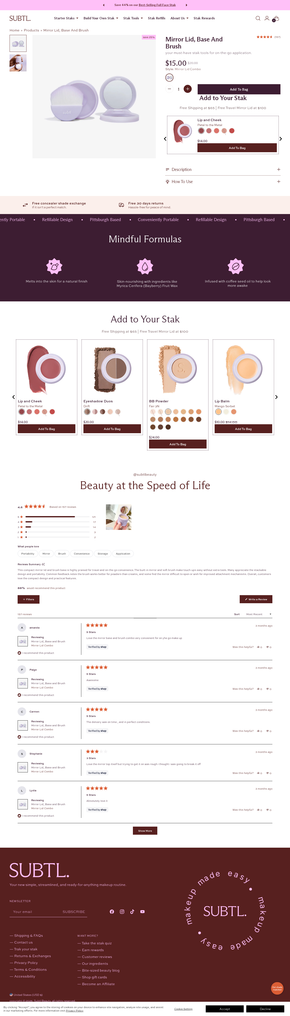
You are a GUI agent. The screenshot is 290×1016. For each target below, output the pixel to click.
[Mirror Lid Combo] (169, 78)
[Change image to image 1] (18, 43)
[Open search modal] (258, 18)
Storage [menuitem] (103, 553)
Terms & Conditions (30, 969)
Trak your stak (25, 948)
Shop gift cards (94, 977)
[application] (277, 988)
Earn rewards (93, 949)
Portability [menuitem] (27, 553)
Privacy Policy (74, 1010)
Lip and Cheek (209, 120)
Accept (225, 1009)
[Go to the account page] (267, 18)
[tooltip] (43, 564)
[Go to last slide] (165, 139)
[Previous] (103, 5)
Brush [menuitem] (62, 553)
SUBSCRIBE (74, 911)
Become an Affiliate (98, 983)
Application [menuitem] (123, 553)
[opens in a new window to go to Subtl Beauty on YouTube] (142, 912)
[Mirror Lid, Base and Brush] (94, 96)
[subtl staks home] (20, 18)
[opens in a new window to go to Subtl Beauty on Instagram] (122, 912)
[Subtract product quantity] (169, 89)
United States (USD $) (28, 995)
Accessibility (24, 976)
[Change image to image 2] (18, 62)
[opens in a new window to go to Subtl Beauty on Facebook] (111, 912)
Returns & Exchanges (32, 955)
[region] (119, 517)
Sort (237, 614)
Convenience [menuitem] (82, 553)
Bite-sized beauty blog (101, 970)
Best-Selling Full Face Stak (157, 5)
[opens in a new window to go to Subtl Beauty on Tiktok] (132, 912)
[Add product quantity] (188, 89)
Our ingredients (95, 963)
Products (31, 30)
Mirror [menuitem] (46, 553)
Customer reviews (97, 956)
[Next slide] (280, 139)
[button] (268, 37)
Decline (265, 1009)
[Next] (187, 5)
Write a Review (260, 600)
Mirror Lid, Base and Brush (48, 643)
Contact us (23, 942)
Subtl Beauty (42, 1001)
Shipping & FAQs (28, 935)
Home (15, 30)
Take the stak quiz (97, 943)
